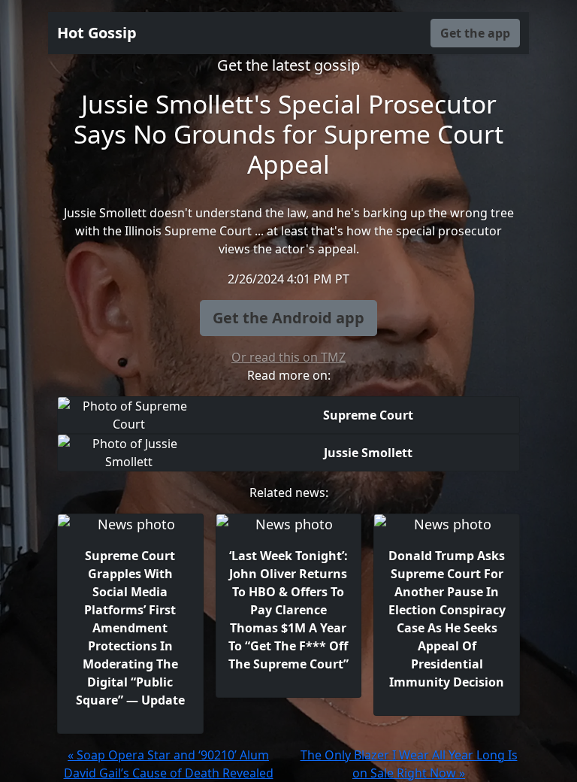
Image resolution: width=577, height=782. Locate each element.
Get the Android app (288, 318)
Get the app (475, 33)
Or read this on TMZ (288, 357)
